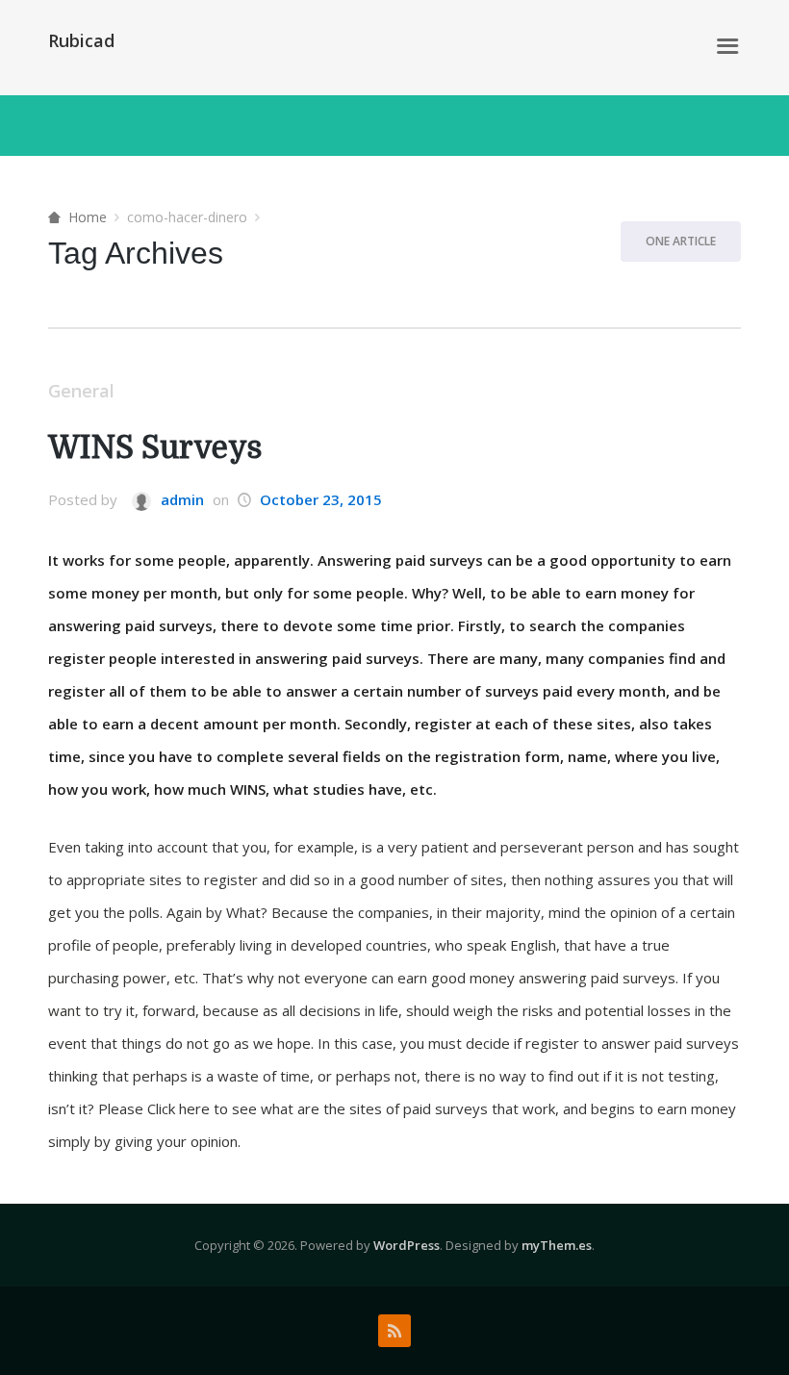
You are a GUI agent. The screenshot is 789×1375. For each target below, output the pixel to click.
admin (180, 499)
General (81, 390)
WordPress (406, 1245)
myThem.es (557, 1245)
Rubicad (81, 40)
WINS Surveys (155, 448)
